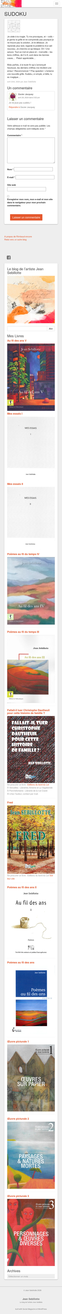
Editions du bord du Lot (38, 784)
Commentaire (14, 135)
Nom (10, 169)
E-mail (11, 177)
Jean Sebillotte (30, 81)
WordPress (42, 1309)
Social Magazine (29, 1309)
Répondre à (14, 107)
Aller (51, 328)
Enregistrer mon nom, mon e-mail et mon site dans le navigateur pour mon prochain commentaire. (30, 202)
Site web (11, 184)
